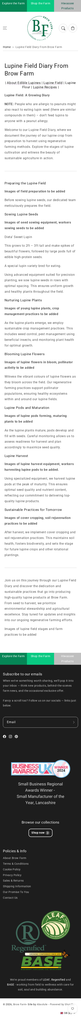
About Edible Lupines (24, 83)
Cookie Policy (12, 869)
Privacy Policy (12, 875)
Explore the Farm (13, 3)
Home (7, 47)
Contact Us (10, 897)
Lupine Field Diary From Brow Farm (39, 47)
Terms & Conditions (16, 863)
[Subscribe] (73, 722)
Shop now (38, 832)
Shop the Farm (40, 3)
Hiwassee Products (67, 6)
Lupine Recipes (45, 87)
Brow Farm (19, 1004)
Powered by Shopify (62, 1004)
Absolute (42, 1004)
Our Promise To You (16, 892)
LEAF (46, 979)
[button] (5, 28)
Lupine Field (53, 83)
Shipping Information (17, 886)
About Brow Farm (14, 858)
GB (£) (68, 1012)
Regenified (58, 979)
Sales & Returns (13, 880)
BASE (11, 984)
